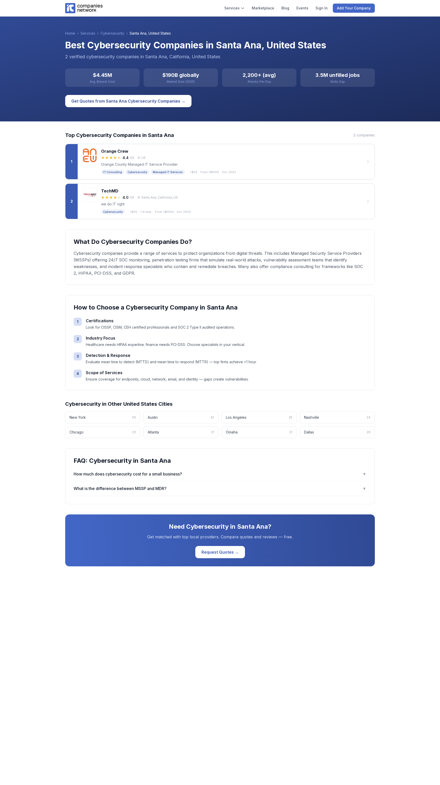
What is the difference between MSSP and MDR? (220, 488)
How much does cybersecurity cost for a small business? (220, 473)
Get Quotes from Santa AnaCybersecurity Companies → (128, 101)
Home (70, 33)
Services (232, 8)
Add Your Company (354, 8)
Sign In (321, 8)
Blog (285, 8)
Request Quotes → (220, 552)
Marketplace (263, 8)
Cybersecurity (112, 33)
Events (302, 8)
